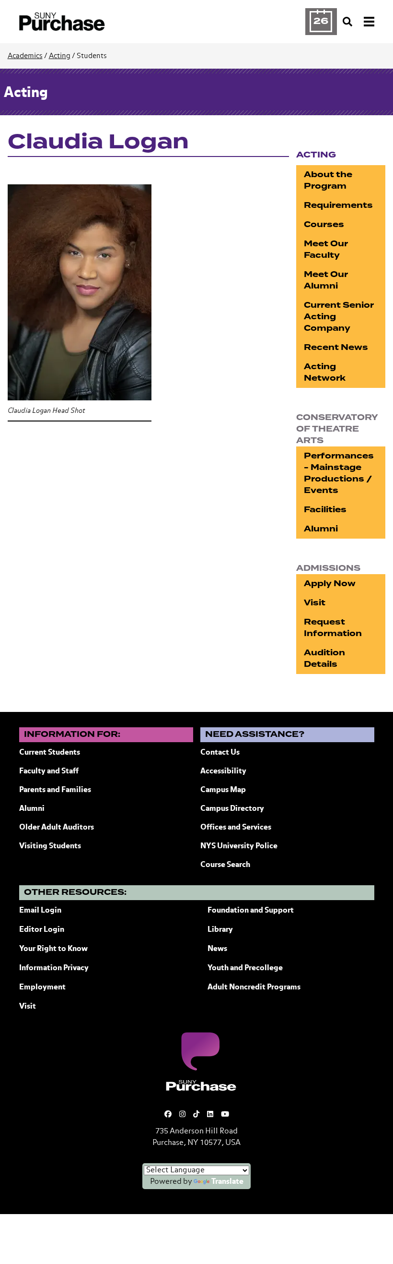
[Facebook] (168, 1114)
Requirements (338, 205)
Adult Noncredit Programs (254, 987)
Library (220, 930)
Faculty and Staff (49, 771)
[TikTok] (196, 1114)
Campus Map (223, 790)
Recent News (336, 347)
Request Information (333, 627)
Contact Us (220, 753)
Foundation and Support (251, 911)
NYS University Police (238, 846)
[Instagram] (182, 1114)
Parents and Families (55, 790)
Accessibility (223, 771)
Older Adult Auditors (56, 827)
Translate (227, 1182)
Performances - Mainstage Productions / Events (339, 473)
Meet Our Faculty (326, 249)
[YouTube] (225, 1114)
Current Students (49, 753)
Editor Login (41, 930)
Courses (324, 224)
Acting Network (325, 372)
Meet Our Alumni (326, 280)
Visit (314, 603)
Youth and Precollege (245, 968)
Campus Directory (232, 809)
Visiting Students (50, 846)
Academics (25, 56)
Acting (59, 56)
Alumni (321, 529)
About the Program (328, 180)
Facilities (325, 510)
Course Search (225, 865)
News (217, 949)
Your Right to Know (53, 949)
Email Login (40, 911)
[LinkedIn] (210, 1114)
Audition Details (324, 658)
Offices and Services (235, 827)
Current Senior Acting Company (339, 316)
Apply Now (330, 584)
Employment (42, 987)
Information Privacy (54, 968)
